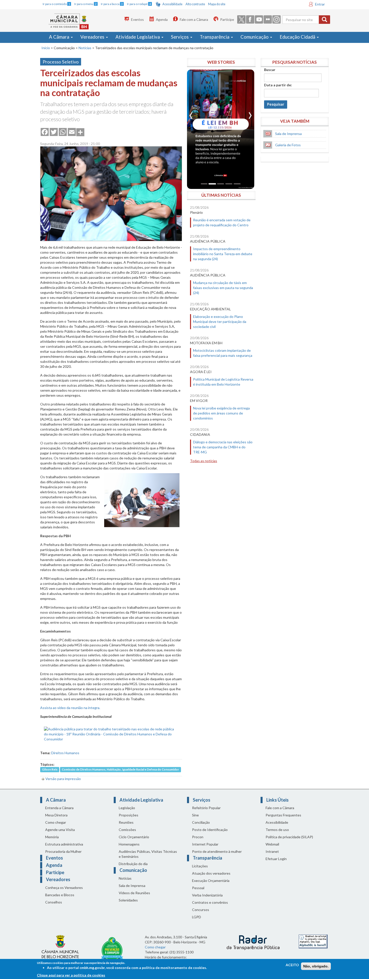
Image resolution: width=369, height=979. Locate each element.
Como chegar (55, 822)
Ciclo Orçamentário (134, 837)
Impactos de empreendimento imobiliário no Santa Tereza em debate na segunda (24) (222, 254)
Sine (195, 815)
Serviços (180, 37)
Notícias (85, 48)
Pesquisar (275, 104)
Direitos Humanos (65, 753)
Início (45, 48)
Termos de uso (277, 829)
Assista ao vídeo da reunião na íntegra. (70, 708)
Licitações (200, 866)
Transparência (215, 37)
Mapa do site (216, 4)
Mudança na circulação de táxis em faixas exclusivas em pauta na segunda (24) (223, 288)
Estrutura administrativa (64, 844)
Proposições (128, 815)
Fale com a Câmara (194, 19)
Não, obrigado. (316, 966)
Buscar (269, 69)
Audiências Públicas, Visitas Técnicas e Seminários (148, 854)
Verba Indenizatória (207, 895)
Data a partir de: (278, 85)
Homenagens (129, 844)
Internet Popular (205, 844)
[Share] (80, 131)
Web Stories (221, 62)
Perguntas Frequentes (283, 815)
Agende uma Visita (60, 829)
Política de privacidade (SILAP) (289, 837)
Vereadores (92, 37)
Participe (227, 19)
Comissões (127, 829)
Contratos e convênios (210, 902)
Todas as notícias (203, 461)
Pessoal (198, 888)
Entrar (320, 4)
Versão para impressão (63, 779)
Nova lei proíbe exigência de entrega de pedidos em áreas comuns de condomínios (221, 413)
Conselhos (53, 902)
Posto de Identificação (210, 829)
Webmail (272, 844)
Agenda (162, 19)
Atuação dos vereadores (211, 873)
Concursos (200, 909)
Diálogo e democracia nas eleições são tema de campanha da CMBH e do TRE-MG (223, 447)
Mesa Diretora (56, 815)
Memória (52, 837)
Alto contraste (195, 4)
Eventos (137, 19)
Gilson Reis (49, 770)
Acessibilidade (172, 4)
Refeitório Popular (206, 808)
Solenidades (128, 900)
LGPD (196, 917)
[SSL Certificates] (313, 941)
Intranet (272, 851)
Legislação (127, 808)
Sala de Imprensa (288, 133)
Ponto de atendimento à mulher (217, 851)
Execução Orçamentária (210, 880)
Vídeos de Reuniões (134, 893)
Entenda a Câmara (59, 808)
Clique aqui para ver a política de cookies (71, 975)
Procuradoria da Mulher (63, 851)
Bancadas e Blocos (59, 895)
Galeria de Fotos (288, 145)
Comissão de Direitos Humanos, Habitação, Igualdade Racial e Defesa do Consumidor (120, 770)
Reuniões (126, 822)
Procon (197, 837)
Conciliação (201, 822)
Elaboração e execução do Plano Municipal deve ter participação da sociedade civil (219, 321)
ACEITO (292, 965)
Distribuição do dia (133, 864)
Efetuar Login (276, 859)
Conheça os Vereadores (64, 887)
